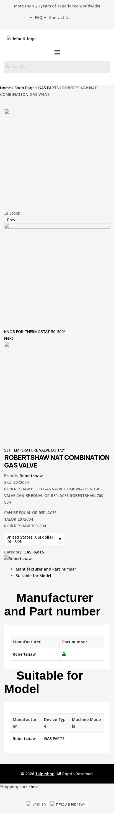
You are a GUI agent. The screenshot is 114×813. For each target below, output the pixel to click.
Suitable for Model (33, 575)
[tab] (63, 569)
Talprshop (45, 773)
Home (5, 87)
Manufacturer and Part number (46, 569)
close (33, 786)
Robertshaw (31, 475)
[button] (57, 53)
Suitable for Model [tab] (43, 682)
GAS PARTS (48, 87)
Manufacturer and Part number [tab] (52, 604)
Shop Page (24, 87)
